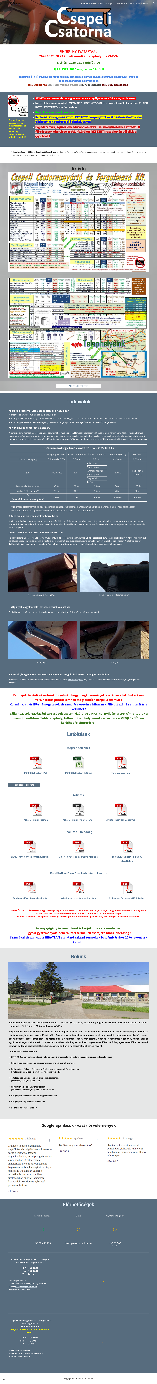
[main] (78, 60)
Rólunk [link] (146, 3)
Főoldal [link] (84, 3)
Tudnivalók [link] (122, 3)
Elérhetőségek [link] (107, 3)
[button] (154, 3)
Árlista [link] (94, 3)
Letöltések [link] (135, 3)
